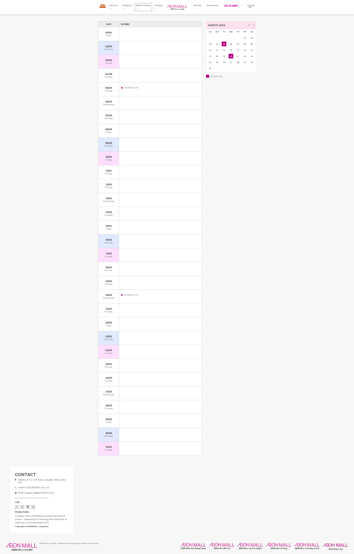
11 (217, 50)
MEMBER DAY (131, 88)
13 (231, 50)
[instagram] (27, 507)
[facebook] (16, 507)
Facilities (158, 5)
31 (210, 68)
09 (251, 44)
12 (224, 50)
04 (217, 44)
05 (224, 44)
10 (210, 50)
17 (210, 56)
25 (217, 62)
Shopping (127, 5)
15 (245, 50)
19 (224, 56)
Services (197, 5)
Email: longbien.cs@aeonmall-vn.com (36, 493)
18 (217, 56)
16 (252, 50)
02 (251, 38)
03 (210, 44)
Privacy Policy (22, 511)
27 (231, 62)
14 (238, 50)
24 (210, 62)
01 (245, 38)
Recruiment (212, 5)
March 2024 (216, 25)
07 (238, 44)
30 (252, 62)
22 (245, 56)
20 (231, 56)
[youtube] (33, 507)
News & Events (143, 5)
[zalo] (22, 507)
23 (252, 56)
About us (113, 5)
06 (231, 44)
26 (224, 62)
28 (238, 62)
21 (238, 56)
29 (245, 62)
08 (245, 44)
